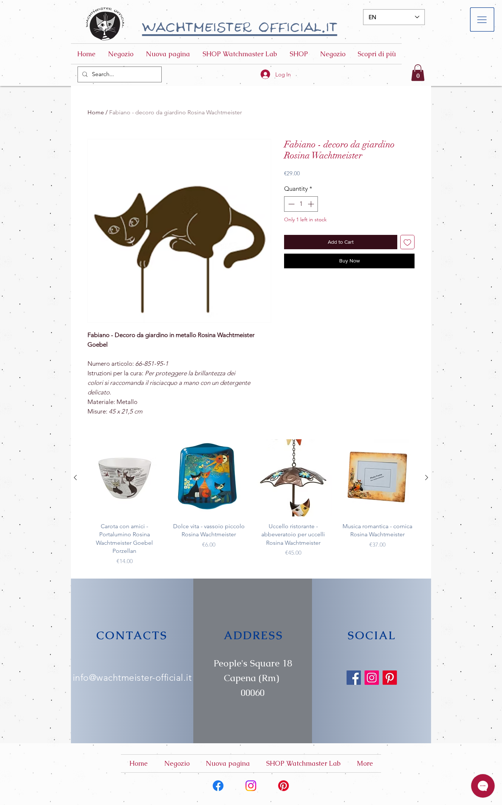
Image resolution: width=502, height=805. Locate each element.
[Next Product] (426, 477)
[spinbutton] (301, 204)
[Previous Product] (75, 477)
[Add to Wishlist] (407, 242)
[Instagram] (372, 677)
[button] (482, 19)
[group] (251, 502)
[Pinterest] (390, 677)
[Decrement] (290, 204)
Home (95, 112)
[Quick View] (124, 477)
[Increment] (311, 204)
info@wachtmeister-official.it (132, 677)
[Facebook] (354, 677)
